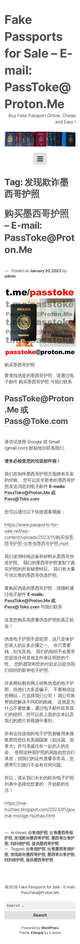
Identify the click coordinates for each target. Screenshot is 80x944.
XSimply (37, 933)
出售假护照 (38, 832)
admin (10, 276)
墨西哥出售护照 (61, 854)
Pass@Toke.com (36, 421)
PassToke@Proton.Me (27, 492)
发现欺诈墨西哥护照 (31, 838)
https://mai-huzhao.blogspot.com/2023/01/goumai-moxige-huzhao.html (39, 809)
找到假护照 (20, 843)
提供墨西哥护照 (45, 843)
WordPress (50, 928)
